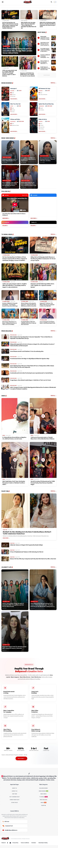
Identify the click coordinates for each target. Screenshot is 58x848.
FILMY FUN (43, 805)
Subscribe (5, 218)
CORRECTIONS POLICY (14, 799)
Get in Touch (21, 758)
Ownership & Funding (42, 842)
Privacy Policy (15, 842)
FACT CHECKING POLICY (15, 796)
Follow (4, 225)
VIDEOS (42, 802)
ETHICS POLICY (14, 802)
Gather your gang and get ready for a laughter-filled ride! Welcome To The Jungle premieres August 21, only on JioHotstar (9, 73)
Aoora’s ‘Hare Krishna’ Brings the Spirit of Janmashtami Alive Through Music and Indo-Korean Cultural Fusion (18, 51)
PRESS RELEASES (43, 799)
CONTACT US (14, 791)
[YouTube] (10, 843)
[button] (2, 2)
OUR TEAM (14, 793)
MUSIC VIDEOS (44, 793)
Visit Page (33, 218)
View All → (54, 82)
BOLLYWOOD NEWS (43, 788)
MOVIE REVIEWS (42, 791)
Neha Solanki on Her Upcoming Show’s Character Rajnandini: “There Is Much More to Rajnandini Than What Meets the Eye (28, 25)
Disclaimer (33, 842)
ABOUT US (14, 788)
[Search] (51, 2)
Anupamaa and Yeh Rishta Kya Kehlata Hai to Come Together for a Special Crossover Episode (27, 74)
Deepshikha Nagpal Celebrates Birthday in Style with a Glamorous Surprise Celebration (45, 51)
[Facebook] (7, 843)
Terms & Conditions (25, 842)
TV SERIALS (41, 796)
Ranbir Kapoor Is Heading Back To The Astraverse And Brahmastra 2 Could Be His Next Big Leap (45, 69)
